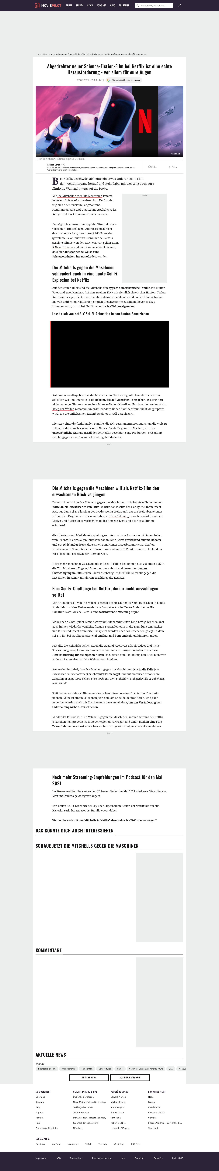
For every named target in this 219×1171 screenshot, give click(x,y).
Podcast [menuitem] (101, 5)
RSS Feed (135, 1144)
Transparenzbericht (102, 1158)
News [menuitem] (90, 5)
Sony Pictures (105, 1068)
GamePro (158, 1158)
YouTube (56, 1144)
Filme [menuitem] (69, 5)
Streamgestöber (67, 791)
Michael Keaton (118, 1102)
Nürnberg (78, 1128)
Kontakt (39, 1117)
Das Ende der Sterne (83, 1096)
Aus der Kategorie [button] (129, 1077)
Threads (102, 1144)
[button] (152, 167)
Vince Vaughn (117, 1107)
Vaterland (153, 1128)
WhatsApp (119, 1144)
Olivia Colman (117, 516)
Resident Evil (154, 1107)
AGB (58, 1158)
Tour (38, 1122)
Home (38, 54)
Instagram (73, 1144)
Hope (150, 1096)
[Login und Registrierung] (180, 5)
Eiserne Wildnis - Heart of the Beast (165, 1122)
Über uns (40, 1096)
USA (171, 1068)
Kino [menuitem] (112, 5)
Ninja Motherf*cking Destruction (89, 1102)
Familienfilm (87, 1068)
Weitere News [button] (89, 1077)
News (45, 54)
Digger (151, 1102)
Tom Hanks (116, 1117)
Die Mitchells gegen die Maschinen (79, 196)
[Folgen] (63, 164)
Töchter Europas (81, 1112)
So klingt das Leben (83, 1107)
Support (40, 1112)
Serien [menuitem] (79, 5)
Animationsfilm (68, 1068)
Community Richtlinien (47, 1128)
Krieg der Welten (63, 409)
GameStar (139, 1158)
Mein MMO (177, 1158)
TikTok (88, 1144)
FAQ (38, 1107)
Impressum (41, 1158)
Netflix (120, 1068)
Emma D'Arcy (117, 1112)
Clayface (152, 1117)
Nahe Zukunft (185, 1068)
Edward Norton (118, 1096)
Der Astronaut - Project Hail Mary (89, 1117)
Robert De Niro (118, 1122)
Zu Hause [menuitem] (124, 5)
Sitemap (40, 1102)
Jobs (123, 1158)
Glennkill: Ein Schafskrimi (85, 1122)
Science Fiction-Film (47, 1068)
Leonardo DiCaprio (120, 1128)
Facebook (40, 1144)
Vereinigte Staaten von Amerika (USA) (146, 1068)
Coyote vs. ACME (156, 1112)
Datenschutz (76, 1158)
